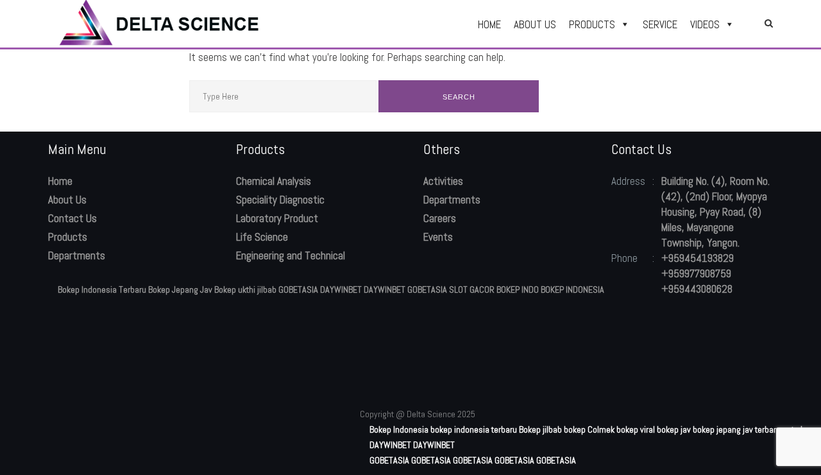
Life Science (262, 237)
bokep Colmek (589, 429)
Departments (76, 255)
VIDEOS (705, 24)
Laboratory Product (277, 218)
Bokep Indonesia (398, 429)
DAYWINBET (341, 289)
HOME (489, 24)
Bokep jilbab (540, 429)
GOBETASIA (298, 289)
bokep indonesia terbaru (473, 429)
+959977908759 (696, 273)
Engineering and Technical (290, 255)
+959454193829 (697, 258)
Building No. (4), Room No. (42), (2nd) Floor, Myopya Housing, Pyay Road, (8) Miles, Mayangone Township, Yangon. (715, 212)
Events (438, 237)
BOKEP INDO (517, 289)
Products (67, 237)
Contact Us (72, 218)
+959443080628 (696, 289)
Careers (439, 218)
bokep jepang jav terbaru (737, 429)
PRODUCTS (592, 24)
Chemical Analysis (273, 181)
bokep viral (635, 429)
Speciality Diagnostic (280, 200)
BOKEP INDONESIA (572, 289)
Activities (443, 181)
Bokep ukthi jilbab (245, 289)
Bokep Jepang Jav (180, 289)
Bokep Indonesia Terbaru (102, 289)
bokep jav (674, 429)
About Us (67, 200)
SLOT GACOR (472, 289)
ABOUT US (535, 24)
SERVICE (660, 24)
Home (60, 181)
